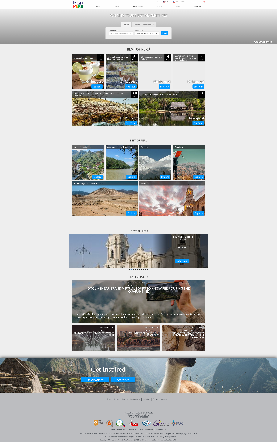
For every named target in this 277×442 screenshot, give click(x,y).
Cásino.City (173, 440)
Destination (113, 30)
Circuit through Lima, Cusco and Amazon (159, 94)
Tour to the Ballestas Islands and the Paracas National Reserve (98, 94)
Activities (123, 380)
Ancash (144, 147)
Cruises (125, 399)
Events (159, 6)
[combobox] (167, 2)
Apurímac (179, 147)
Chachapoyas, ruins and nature (151, 58)
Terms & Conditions (146, 430)
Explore (97, 176)
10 (147, 269)
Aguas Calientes (263, 41)
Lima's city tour (183, 237)
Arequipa (145, 183)
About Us (197, 6)
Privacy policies (160, 430)
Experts (155, 399)
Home (158, 2)
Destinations (138, 6)
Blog (178, 6)
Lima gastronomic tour (83, 58)
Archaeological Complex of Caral (88, 183)
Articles (164, 399)
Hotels (116, 6)
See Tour (97, 86)
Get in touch (132, 430)
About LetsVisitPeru (118, 430)
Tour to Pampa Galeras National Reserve (117, 58)
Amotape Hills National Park (120, 147)
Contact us (194, 2)
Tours (97, 6)
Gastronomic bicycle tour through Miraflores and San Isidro (185, 58)
